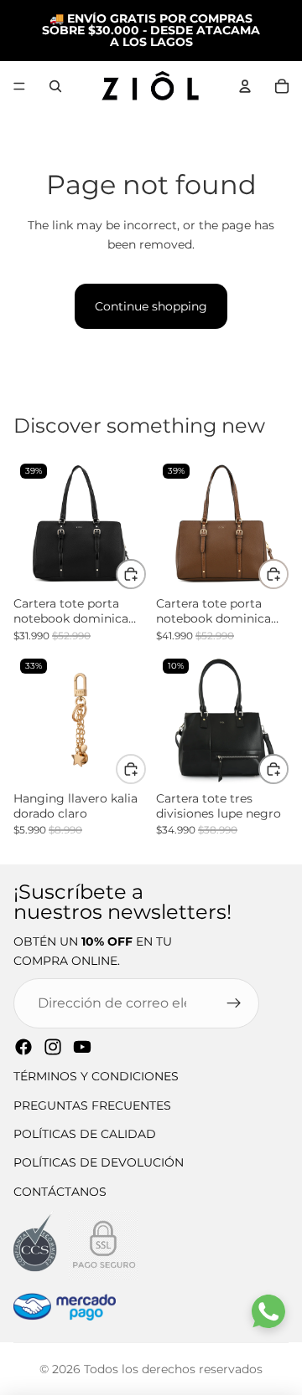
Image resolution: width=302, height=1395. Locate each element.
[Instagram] (53, 1047)
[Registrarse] (234, 1003)
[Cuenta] (244, 86)
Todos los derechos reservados (173, 1369)
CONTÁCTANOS (60, 1191)
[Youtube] (82, 1047)
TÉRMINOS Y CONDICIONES (96, 1076)
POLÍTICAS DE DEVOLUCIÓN (98, 1162)
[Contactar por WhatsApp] (268, 1311)
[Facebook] (23, 1047)
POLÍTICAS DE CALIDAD (84, 1133)
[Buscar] (55, 86)
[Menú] (19, 86)
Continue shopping (151, 306)
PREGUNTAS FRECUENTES (92, 1105)
